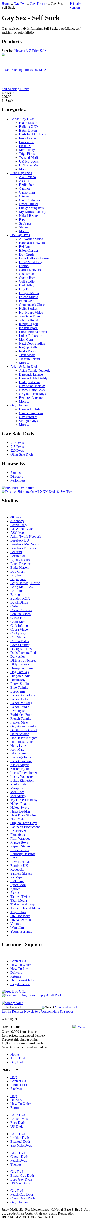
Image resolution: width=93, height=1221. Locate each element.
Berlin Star (26, 184)
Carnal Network (30, 270)
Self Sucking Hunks (15, 89)
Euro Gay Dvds (21, 173)
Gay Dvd (20, 3)
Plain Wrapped (20, 838)
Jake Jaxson (18, 753)
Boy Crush (26, 254)
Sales (43, 50)
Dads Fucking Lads (32, 134)
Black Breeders (20, 563)
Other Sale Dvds (21, 454)
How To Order (20, 965)
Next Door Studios (32, 343)
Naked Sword (19, 807)
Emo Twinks (28, 138)
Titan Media (27, 355)
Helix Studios (28, 308)
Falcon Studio (28, 297)
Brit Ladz (16, 591)
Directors (16, 476)
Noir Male (17, 819)
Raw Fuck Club (21, 862)
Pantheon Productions (25, 827)
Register (17, 1011)
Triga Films (27, 154)
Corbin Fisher (19, 641)
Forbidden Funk (21, 714)
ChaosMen (26, 274)
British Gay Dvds (22, 119)
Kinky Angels (28, 324)
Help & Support (63, 1011)
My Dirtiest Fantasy (32, 212)
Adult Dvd (17, 1058)
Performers (17, 480)
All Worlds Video (31, 239)
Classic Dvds (19, 1156)
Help (13, 1077)
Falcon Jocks (19, 699)
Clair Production (30, 200)
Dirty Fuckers (19, 664)
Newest (19, 50)
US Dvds (16, 1126)
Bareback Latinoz (31, 374)
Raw (22, 219)
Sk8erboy (17, 881)
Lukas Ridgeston (30, 335)
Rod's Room (27, 351)
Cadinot (24, 188)
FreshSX (25, 146)
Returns (15, 976)
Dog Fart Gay (19, 672)
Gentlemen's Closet (32, 304)
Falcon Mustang (21, 703)
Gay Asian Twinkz (32, 386)
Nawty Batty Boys (32, 390)
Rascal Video (19, 850)
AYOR (24, 181)
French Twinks (20, 718)
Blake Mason (28, 123)
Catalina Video (20, 614)
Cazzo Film (27, 192)
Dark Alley (26, 285)
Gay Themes (38, 3)
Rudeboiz (17, 869)
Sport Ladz (18, 885)
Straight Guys (28, 421)
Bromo (24, 266)
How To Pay (19, 968)
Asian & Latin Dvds (24, 366)
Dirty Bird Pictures (23, 660)
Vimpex (15, 923)
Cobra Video (19, 629)
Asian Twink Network (34, 370)
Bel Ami (24, 246)
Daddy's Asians (29, 382)
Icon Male (17, 749)
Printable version (76, 5)
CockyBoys (18, 633)
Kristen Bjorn (28, 328)
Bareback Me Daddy (33, 378)
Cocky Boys (27, 277)
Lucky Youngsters (31, 208)
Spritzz (15, 889)
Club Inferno (19, 625)
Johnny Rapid (28, 320)
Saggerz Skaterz (21, 873)
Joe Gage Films (29, 316)
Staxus (23, 227)
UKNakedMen (29, 165)
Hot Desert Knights (23, 738)
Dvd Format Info (22, 980)
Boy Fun (16, 575)
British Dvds (19, 1119)
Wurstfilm (17, 927)
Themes (15, 1164)
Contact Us (18, 961)
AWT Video (27, 177)
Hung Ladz (18, 745)
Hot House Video (31, 312)
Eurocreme (26, 142)
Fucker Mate (19, 722)
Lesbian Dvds (19, 1137)
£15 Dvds (17, 446)
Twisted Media (29, 157)
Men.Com (26, 339)
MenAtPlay (27, 150)
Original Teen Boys (32, 394)
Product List (18, 1085)
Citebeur (25, 196)
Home (6, 3)
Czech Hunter (28, 204)
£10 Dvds (17, 443)
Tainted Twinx (20, 896)
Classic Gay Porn (31, 413)
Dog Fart (25, 289)
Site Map (16, 1088)
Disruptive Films (21, 668)
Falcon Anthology (22, 695)
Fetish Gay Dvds (22, 1194)
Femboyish (26, 301)
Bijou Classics (28, 250)
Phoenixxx (17, 834)
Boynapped (18, 579)
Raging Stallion (29, 347)
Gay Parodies (28, 417)
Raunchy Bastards (22, 854)
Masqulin (16, 788)
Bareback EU (19, 540)
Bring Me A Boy (30, 262)
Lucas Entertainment (33, 332)
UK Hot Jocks (29, 161)
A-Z (28, 50)
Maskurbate (18, 784)
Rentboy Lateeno (31, 397)
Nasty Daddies (20, 811)
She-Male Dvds (21, 1145)
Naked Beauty (29, 215)
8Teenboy (17, 521)
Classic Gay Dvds (22, 1198)
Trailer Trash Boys (23, 904)
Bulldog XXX (29, 126)
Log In (6, 1011)
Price (35, 50)
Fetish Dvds (18, 1160)
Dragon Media (29, 293)
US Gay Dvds (20, 235)
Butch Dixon (28, 130)
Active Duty (18, 525)
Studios (15, 472)
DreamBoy (18, 680)
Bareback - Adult (30, 409)
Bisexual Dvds (20, 1141)
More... (24, 169)
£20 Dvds (17, 450)
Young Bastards (21, 931)
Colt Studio (27, 281)
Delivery (16, 972)
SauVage (25, 223)
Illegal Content (20, 984)
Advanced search (66, 1007)
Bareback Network (32, 243)
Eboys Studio (19, 683)
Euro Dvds (17, 1122)
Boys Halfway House (34, 258)
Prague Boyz (19, 842)
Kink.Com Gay (21, 761)
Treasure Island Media (25, 908)
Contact (46, 1011)
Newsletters (32, 1011)
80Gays (15, 517)
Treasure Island (29, 359)
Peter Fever (18, 831)
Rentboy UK (19, 865)
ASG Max (17, 532)
